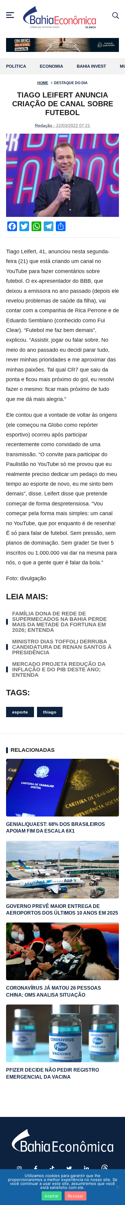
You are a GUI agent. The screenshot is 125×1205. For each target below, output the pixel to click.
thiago (49, 712)
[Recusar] (117, 1187)
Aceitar (52, 1195)
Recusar (75, 1195)
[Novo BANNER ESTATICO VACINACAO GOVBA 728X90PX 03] (62, 45)
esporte (20, 712)
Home (42, 83)
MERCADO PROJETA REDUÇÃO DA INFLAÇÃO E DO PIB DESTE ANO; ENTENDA (58, 669)
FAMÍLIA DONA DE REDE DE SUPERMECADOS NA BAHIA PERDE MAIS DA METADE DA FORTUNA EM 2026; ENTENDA (59, 622)
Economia (51, 66)
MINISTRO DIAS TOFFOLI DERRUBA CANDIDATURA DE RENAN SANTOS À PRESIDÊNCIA (62, 647)
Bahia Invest (91, 66)
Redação (43, 125)
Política (16, 66)
